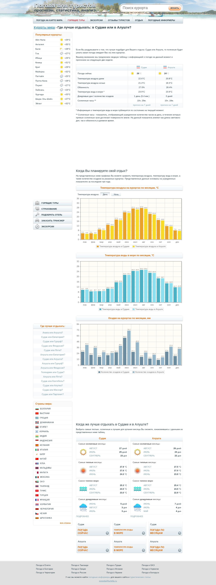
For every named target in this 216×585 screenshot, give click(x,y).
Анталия (39, 44)
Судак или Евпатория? (52, 337)
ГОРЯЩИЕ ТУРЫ (76, 20)
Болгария (45, 409)
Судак (143, 67)
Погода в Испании (115, 569)
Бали (38, 49)
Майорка (39, 71)
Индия (43, 436)
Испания (44, 445)
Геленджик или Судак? (52, 372)
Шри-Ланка (46, 518)
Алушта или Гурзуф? (52, 363)
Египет (44, 427)
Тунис (43, 491)
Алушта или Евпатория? (52, 354)
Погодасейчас (83, 531)
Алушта (171, 67)
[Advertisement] (129, 38)
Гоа (37, 53)
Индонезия (46, 441)
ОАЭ (42, 481)
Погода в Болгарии (44, 569)
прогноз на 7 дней (141, 105)
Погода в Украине (114, 572)
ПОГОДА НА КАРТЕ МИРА (49, 20)
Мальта (44, 472)
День (105, 194)
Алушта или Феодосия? (53, 368)
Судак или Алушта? (53, 359)
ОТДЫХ (139, 20)
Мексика (45, 477)
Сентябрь (94, 455)
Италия (44, 450)
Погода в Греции (78, 569)
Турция (44, 495)
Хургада (39, 94)
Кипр (42, 454)
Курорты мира (44, 27)
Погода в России (78, 572)
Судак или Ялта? (52, 350)
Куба (42, 463)
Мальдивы (46, 468)
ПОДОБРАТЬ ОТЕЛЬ (51, 215)
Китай (43, 459)
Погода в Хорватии (150, 569)
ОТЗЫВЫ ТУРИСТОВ (119, 20)
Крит (37, 67)
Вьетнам (45, 413)
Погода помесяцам (157, 531)
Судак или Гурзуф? (53, 341)
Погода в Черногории (45, 572)
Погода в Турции (114, 565)
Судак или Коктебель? (52, 381)
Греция (44, 418)
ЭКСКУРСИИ (96, 20)
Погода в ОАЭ (148, 565)
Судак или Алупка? (53, 385)
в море (123, 531)
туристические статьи (140, 577)
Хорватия (45, 504)
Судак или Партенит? (53, 394)
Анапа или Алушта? (53, 332)
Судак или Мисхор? (53, 390)
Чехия (43, 513)
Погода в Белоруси (150, 572)
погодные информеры (99, 577)
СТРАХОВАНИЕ (49, 209)
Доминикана (47, 422)
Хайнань (39, 90)
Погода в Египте (43, 565)
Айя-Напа (40, 40)
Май (146, 511)
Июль (92, 452)
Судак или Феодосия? (53, 346)
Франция (45, 500)
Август (93, 448)
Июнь (92, 474)
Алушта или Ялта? (52, 376)
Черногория (46, 509)
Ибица (38, 58)
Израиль (44, 431)
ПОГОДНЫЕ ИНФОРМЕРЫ (161, 20)
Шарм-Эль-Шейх (43, 99)
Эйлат (38, 103)
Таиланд (44, 486)
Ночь (116, 194)
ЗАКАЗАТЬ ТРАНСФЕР (52, 220)
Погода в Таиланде (79, 565)
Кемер (38, 62)
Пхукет (38, 85)
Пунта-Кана (41, 81)
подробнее (82, 516)
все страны (65, 523)
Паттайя (39, 76)
